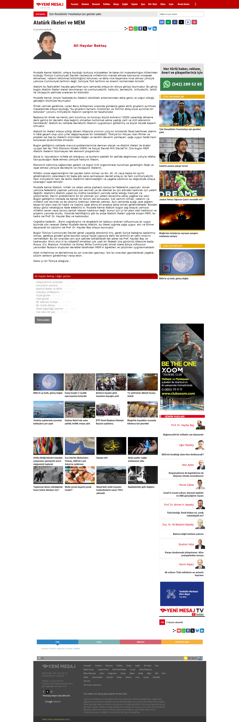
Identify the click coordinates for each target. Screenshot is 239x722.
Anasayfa (87, 665)
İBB (156, 673)
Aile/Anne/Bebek (119, 669)
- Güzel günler (42, 295)
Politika (106, 4)
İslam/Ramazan (145, 669)
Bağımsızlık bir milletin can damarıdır (183, 434)
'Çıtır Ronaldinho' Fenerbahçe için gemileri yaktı (75, 14)
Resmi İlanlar (183, 4)
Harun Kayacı (186, 564)
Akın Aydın (188, 464)
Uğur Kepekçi (186, 445)
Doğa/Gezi (112, 673)
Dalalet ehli (101, 458)
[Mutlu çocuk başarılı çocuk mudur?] (80, 483)
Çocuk (132, 669)
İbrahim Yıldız (186, 544)
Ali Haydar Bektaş (90, 46)
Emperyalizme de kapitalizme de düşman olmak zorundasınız (186, 474)
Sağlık (125, 4)
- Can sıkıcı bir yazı (45, 312)
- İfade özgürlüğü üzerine (49, 308)
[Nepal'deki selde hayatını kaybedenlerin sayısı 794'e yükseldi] (111, 483)
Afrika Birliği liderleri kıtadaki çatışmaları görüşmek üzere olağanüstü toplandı (48, 461)
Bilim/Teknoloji (90, 673)
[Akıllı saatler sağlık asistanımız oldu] (143, 454)
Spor (143, 4)
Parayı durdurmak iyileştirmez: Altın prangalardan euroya (184, 554)
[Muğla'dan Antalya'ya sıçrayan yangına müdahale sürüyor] (182, 230)
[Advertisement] (96, 345)
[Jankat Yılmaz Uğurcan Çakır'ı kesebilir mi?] (182, 196)
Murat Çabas (186, 484)
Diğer (149, 673)
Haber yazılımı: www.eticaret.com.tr (56, 719)
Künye (119, 677)
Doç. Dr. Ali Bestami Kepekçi (178, 524)
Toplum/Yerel (103, 669)
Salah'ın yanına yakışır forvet (173, 166)
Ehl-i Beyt (152, 4)
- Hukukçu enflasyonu (47, 292)
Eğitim (132, 673)
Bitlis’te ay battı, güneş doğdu (48, 393)
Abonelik (156, 677)
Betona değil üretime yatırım (188, 533)
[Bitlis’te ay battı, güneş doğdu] (182, 275)
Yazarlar (74, 4)
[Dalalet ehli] (111, 454)
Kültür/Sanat (89, 669)
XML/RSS (87, 681)
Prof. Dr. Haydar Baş (182, 425)
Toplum (134, 4)
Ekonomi (96, 4)
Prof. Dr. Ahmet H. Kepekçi (179, 504)
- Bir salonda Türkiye (46, 302)
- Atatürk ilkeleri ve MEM (48, 288)
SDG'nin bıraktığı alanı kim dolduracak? (183, 454)
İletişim (129, 677)
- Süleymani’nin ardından (49, 282)
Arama (146, 677)
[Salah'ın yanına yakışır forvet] (182, 162)
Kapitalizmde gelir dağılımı (141, 487)
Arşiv (171, 4)
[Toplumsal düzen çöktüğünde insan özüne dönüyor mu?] (48, 483)
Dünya (116, 4)
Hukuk (123, 673)
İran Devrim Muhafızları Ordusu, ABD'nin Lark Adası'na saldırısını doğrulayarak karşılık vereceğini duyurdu (76, 464)
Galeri (101, 673)
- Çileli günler (42, 298)
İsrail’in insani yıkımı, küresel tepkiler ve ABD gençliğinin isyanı (183, 494)
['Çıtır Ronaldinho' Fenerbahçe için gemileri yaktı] (182, 126)
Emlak (140, 673)
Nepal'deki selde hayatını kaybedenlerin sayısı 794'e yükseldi (109, 490)
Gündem (85, 4)
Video (162, 4)
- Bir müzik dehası (45, 305)
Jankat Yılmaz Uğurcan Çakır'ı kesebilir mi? (180, 199)
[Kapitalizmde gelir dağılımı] (143, 483)
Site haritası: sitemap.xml (93, 685)
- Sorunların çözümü (46, 285)
